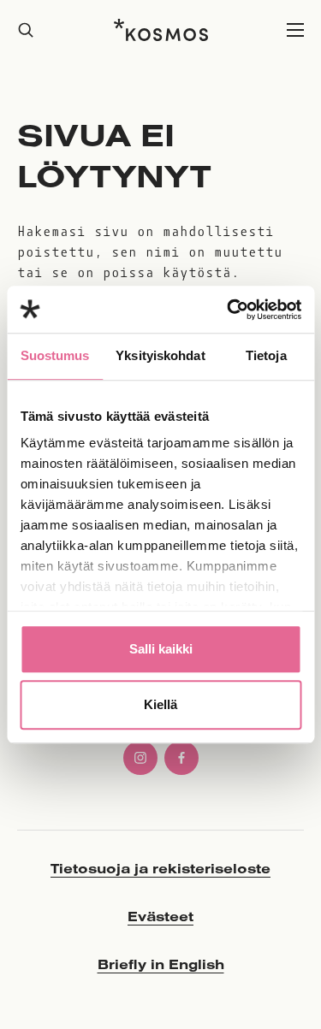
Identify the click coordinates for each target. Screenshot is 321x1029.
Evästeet (160, 916)
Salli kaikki (161, 649)
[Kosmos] (161, 30)
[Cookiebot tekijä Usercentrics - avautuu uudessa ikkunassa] (228, 310)
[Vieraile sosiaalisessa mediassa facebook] (181, 758)
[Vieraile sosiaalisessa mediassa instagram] (140, 758)
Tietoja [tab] (266, 355)
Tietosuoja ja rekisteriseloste (160, 868)
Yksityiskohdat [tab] (160, 355)
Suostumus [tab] (55, 355)
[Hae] (26, 30)
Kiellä (160, 704)
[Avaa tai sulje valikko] (295, 30)
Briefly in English (161, 964)
